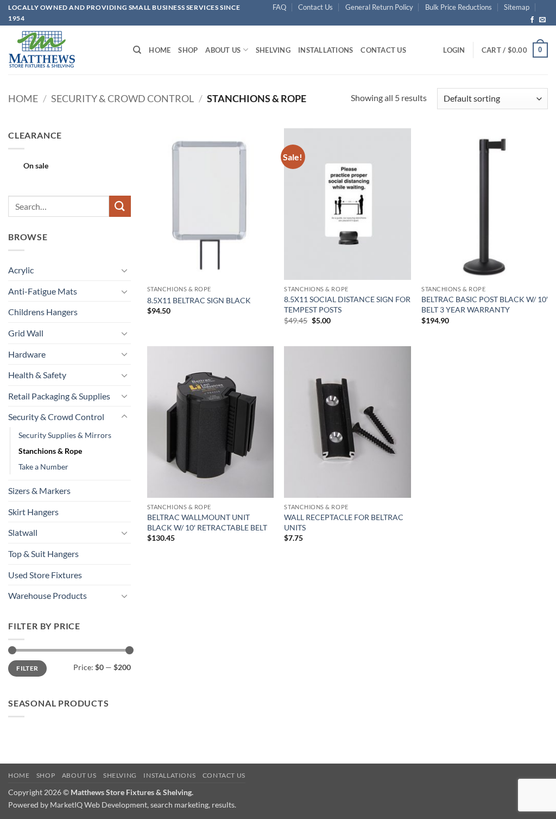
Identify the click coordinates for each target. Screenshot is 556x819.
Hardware (27, 354)
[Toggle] (124, 270)
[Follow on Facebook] (532, 20)
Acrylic (21, 270)
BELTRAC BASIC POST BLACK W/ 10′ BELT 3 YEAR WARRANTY (484, 304)
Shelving (273, 50)
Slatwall (22, 532)
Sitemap (516, 7)
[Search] (137, 50)
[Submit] (120, 206)
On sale (35, 165)
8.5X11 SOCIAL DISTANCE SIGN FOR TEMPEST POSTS (347, 304)
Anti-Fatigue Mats (42, 291)
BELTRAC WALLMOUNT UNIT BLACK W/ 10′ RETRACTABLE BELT (207, 522)
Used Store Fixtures (45, 575)
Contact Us (315, 7)
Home (159, 50)
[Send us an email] (542, 20)
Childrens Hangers (43, 312)
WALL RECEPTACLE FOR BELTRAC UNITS (343, 522)
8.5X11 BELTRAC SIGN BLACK (199, 300)
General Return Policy (379, 7)
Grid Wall (25, 333)
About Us (223, 50)
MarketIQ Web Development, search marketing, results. (143, 804)
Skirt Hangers (33, 512)
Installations (325, 50)
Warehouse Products (47, 595)
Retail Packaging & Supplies (59, 396)
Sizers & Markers (39, 490)
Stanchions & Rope (50, 450)
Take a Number (43, 466)
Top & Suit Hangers (43, 553)
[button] (454, 50)
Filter (27, 668)
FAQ (279, 7)
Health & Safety (37, 375)
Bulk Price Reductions (458, 7)
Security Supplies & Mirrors (64, 435)
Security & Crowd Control (122, 98)
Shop (188, 50)
